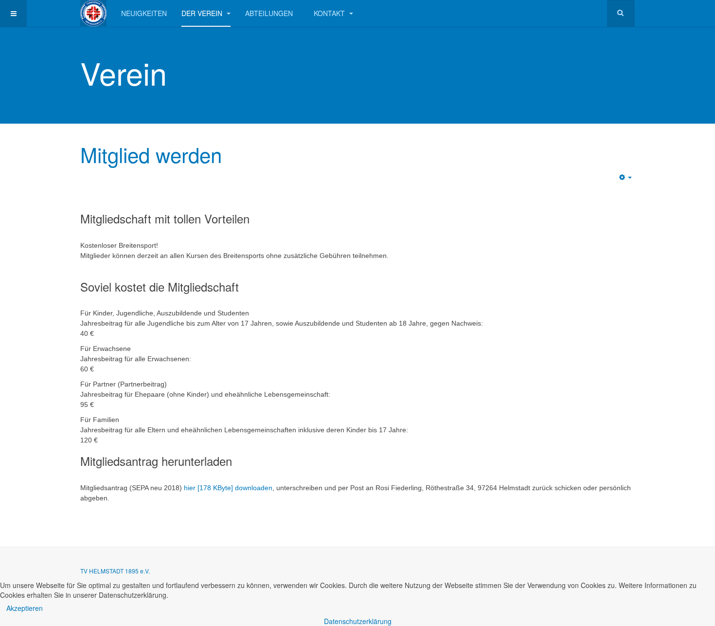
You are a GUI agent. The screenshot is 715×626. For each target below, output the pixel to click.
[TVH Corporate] (93, 13)
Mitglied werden (151, 154)
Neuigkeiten (144, 13)
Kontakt (330, 13)
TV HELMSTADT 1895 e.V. (115, 571)
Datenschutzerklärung (358, 621)
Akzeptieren (24, 608)
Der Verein (202, 13)
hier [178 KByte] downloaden (228, 488)
